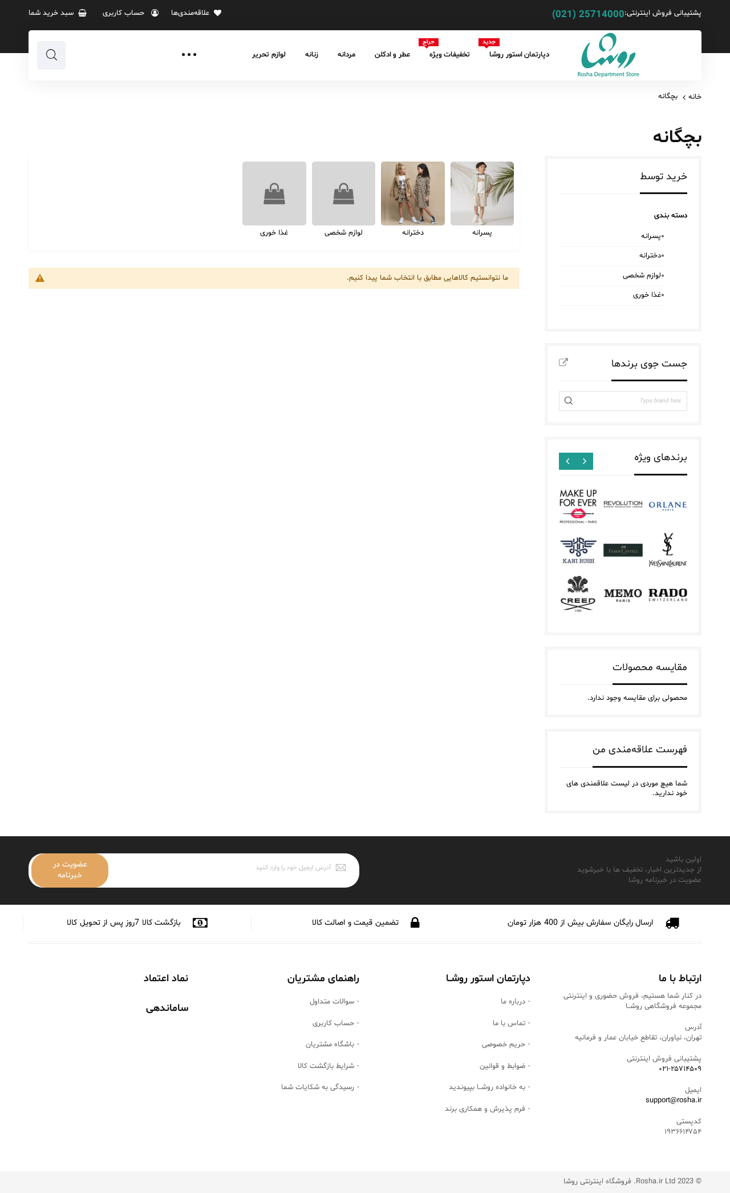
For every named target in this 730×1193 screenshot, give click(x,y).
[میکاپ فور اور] (578, 506)
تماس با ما (509, 1023)
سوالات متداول (332, 1002)
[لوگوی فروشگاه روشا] (609, 55)
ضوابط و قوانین (502, 1066)
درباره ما (513, 1002)
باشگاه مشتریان (330, 1044)
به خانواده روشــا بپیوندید (487, 1087)
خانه (694, 97)
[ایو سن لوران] (667, 550)
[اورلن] (667, 506)
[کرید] (578, 595)
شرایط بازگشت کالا (326, 1066)
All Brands (563, 363)
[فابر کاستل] (622, 550)
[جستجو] (51, 55)
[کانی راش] (578, 550)
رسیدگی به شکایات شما (317, 1087)
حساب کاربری (333, 1023)
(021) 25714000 (588, 15)
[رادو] (667, 595)
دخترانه (413, 233)
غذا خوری (274, 233)
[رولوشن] (622, 506)
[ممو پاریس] (622, 595)
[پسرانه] (482, 193)
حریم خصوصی (503, 1044)
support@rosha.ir (673, 1100)
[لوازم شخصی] (344, 193)
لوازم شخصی (344, 233)
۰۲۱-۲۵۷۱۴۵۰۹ (680, 1069)
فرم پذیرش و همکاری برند (485, 1109)
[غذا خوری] (274, 193)
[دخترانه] (413, 193)
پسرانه (482, 233)
